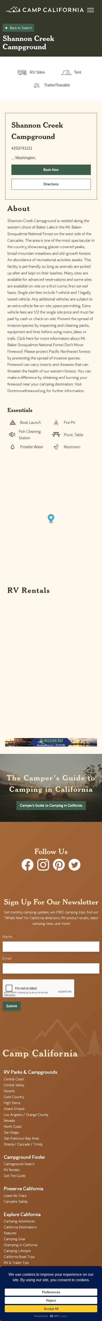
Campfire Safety (16, 1201)
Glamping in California (20, 1244)
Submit (11, 1005)
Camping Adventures (19, 1221)
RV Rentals (12, 1169)
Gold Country (14, 1096)
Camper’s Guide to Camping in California (51, 805)
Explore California (22, 1214)
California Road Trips (19, 1256)
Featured (10, 1233)
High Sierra (12, 1102)
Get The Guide (14, 1175)
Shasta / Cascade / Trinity (23, 1144)
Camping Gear (14, 1238)
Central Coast (14, 1079)
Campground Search (19, 1163)
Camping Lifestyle (17, 1250)
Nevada (9, 1120)
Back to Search (21, 27)
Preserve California (23, 1188)
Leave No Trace (15, 1195)
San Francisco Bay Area (21, 1138)
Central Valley (14, 1085)
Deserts (9, 1090)
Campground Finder (24, 1156)
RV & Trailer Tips (16, 1262)
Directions (51, 184)
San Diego (11, 1132)
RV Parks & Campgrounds (30, 1071)
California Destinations (20, 1227)
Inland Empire (14, 1108)
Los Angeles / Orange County (26, 1114)
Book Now (51, 169)
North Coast (13, 1126)
